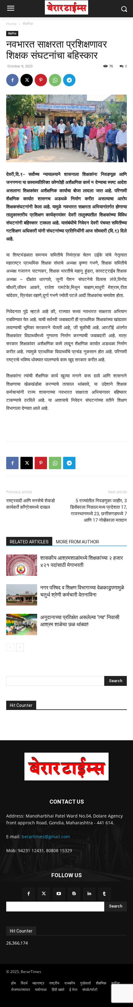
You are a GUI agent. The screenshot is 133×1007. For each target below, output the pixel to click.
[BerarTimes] (66, 7)
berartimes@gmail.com (46, 836)
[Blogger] (74, 894)
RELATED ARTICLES (29, 541)
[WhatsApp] (55, 80)
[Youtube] (59, 894)
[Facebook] (12, 80)
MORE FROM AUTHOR (77, 541)
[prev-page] (10, 647)
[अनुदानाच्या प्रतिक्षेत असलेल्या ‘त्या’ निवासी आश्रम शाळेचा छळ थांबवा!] (21, 624)
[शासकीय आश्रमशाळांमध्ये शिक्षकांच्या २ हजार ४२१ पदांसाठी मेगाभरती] (21, 565)
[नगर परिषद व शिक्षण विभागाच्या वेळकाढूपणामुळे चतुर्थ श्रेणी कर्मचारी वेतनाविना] (21, 594)
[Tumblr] (104, 894)
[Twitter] (44, 894)
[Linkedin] (89, 894)
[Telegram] (69, 80)
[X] (26, 80)
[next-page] (20, 647)
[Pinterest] (41, 80)
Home (11, 23)
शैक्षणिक (28, 23)
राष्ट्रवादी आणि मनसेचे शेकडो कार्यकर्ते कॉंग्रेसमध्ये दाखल (30, 504)
